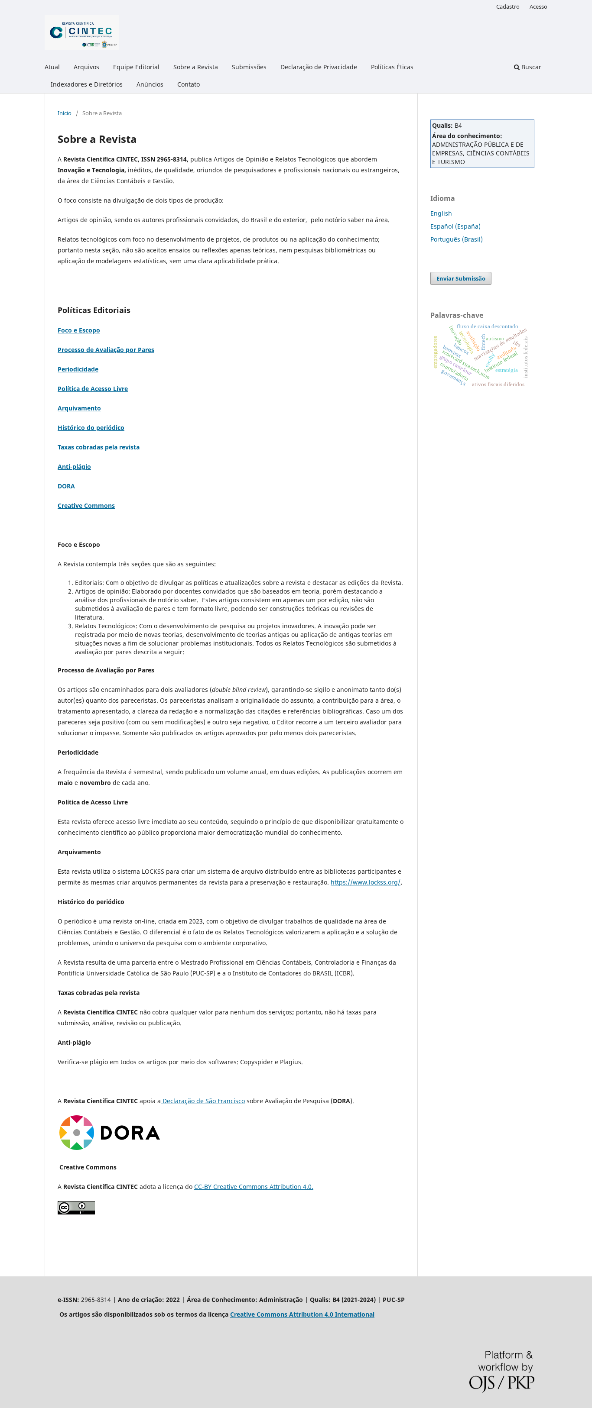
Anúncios (150, 84)
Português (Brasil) (456, 239)
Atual (52, 67)
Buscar (530, 67)
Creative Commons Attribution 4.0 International (302, 1314)
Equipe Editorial (136, 67)
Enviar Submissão (460, 278)
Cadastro (508, 6)
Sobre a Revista (195, 67)
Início (65, 113)
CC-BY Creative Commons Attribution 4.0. (253, 1186)
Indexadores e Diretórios (87, 84)
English (441, 213)
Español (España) (455, 226)
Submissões (249, 67)
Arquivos (86, 67)
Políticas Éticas (392, 67)
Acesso (538, 6)
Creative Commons (86, 505)
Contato (188, 84)
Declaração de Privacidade (318, 67)
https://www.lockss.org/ (365, 882)
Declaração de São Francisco (203, 1101)
